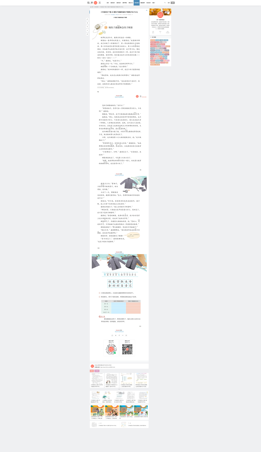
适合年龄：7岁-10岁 (155, 64)
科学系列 (165, 56)
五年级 (157, 40)
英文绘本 (149, 2)
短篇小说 (162, 54)
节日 (167, 62)
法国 (156, 52)
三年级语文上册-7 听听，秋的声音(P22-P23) (142, 402)
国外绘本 (119, 2)
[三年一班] (93, 2)
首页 (108, 2)
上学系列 (166, 40)
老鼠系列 (153, 54)
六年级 (156, 56)
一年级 (162, 50)
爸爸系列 (168, 46)
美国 (152, 58)
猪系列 (164, 42)
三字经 (159, 46)
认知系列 (153, 62)
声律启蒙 (153, 48)
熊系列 (160, 56)
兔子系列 (153, 40)
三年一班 (100, 365)
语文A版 (152, 52)
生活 (164, 52)
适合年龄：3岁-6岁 (155, 42)
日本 (165, 48)
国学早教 (125, 2)
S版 (166, 58)
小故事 (157, 54)
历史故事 (163, 62)
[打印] (118, 14)
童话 (155, 58)
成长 (158, 58)
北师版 (167, 52)
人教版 (158, 44)
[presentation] (140, 394)
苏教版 (161, 48)
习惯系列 (158, 62)
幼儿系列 (167, 50)
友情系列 (162, 58)
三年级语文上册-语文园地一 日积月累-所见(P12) (96, 402)
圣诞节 (160, 52)
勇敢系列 (153, 50)
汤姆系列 (153, 60)
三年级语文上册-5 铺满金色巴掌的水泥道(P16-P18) (119, 402)
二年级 (161, 40)
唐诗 (165, 60)
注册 (173, 2)
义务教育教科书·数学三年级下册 (141, 416)
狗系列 (152, 56)
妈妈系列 (167, 54)
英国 (161, 42)
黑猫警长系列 (153, 46)
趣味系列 (163, 44)
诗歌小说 (131, 2)
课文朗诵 (137, 2)
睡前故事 (143, 2)
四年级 (163, 46)
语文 (168, 60)
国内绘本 (113, 2)
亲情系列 (158, 50)
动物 (162, 60)
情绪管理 (158, 60)
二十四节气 (153, 44)
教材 (154, 2)
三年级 (116, 14)
